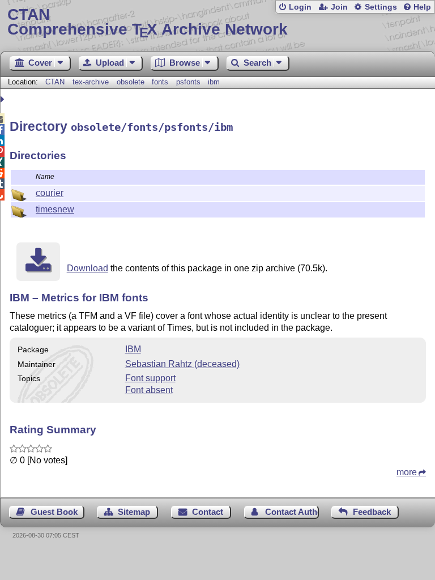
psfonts (188, 82)
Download (87, 268)
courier (49, 193)
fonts (160, 82)
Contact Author (292, 512)
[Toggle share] (4, 99)
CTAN (55, 82)
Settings (381, 7)
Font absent (149, 390)
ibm (214, 82)
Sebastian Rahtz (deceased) (182, 364)
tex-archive (90, 82)
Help (422, 7)
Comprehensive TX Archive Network (147, 22)
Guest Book (54, 512)
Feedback (372, 512)
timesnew (55, 209)
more (406, 472)
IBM (133, 349)
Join (339, 7)
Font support (150, 378)
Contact (207, 512)
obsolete (130, 82)
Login (300, 7)
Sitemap (134, 512)
